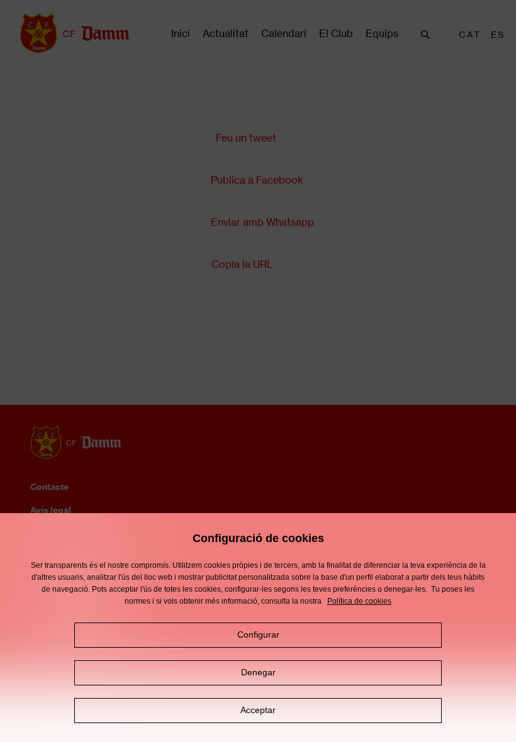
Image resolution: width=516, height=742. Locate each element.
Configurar (258, 634)
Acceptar (258, 710)
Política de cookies (359, 601)
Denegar (258, 672)
